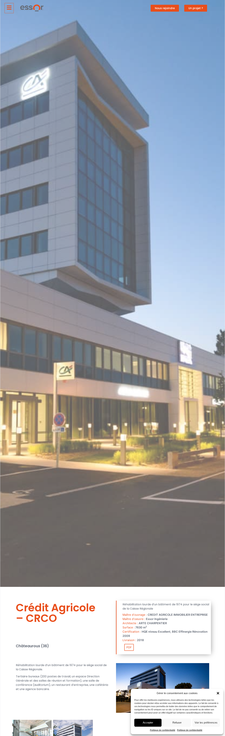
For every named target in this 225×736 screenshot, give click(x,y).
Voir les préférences (206, 722)
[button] (218, 693)
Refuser (177, 722)
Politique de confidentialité (162, 730)
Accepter (148, 722)
